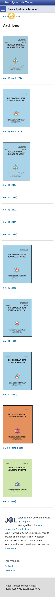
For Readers (10, 566)
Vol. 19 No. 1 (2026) (13, 78)
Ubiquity (25, 521)
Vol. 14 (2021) (10, 222)
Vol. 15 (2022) (10, 209)
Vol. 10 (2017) (10, 394)
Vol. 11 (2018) (10, 341)
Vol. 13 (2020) (10, 234)
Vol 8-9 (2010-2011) (13, 447)
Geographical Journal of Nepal (23, 9)
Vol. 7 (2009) (9, 501)
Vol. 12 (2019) (10, 287)
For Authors (10, 570)
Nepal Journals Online (19, 2)
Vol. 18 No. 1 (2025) (13, 131)
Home (6, 16)
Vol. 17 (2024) (10, 185)
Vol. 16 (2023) (10, 197)
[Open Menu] (3, 9)
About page (10, 548)
